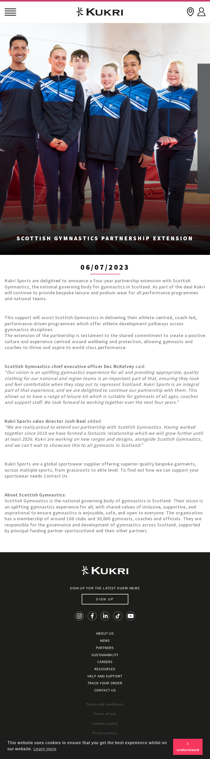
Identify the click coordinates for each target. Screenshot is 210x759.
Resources (104, 669)
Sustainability (105, 655)
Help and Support (105, 676)
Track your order (105, 683)
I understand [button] (188, 747)
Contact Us (105, 690)
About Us (105, 633)
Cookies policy (105, 723)
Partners (105, 647)
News (105, 640)
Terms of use (105, 713)
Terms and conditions (105, 704)
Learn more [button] (45, 749)
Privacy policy (105, 733)
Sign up (105, 599)
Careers (105, 661)
